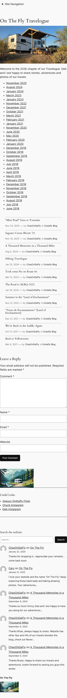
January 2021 (14, 123)
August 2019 (14, 160)
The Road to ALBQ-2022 (20, 284)
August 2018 (14, 200)
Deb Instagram (11, 509)
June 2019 (12, 168)
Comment (7, 376)
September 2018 (16, 196)
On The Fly (37, 547)
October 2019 (14, 152)
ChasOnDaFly (34, 225)
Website (5, 441)
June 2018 (12, 208)
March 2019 (13, 176)
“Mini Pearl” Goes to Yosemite (22, 220)
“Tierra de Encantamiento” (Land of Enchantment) (25, 312)
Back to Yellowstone (17, 338)
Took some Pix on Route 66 (21, 271)
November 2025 (16, 83)
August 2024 (14, 87)
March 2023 (13, 95)
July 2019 (12, 164)
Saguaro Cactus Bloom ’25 (20, 233)
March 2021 (13, 115)
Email (4, 427)
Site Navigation (14, 4)
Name (5, 412)
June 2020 (13, 131)
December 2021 (16, 107)
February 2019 (15, 180)
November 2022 (16, 103)
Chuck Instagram (13, 505)
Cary (11, 568)
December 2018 (16, 184)
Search (61, 539)
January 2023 (15, 99)
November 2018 (16, 188)
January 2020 (15, 143)
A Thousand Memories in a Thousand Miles (30, 245)
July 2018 (12, 204)
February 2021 (15, 119)
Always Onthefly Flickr (16, 501)
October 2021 (14, 111)
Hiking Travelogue (16, 258)
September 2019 (16, 156)
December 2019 (16, 147)
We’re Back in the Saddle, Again (23, 325)
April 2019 (12, 172)
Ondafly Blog (50, 225)
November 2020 (16, 127)
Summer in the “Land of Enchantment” (27, 297)
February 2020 (15, 139)
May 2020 (12, 135)
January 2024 (15, 91)
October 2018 (14, 192)
